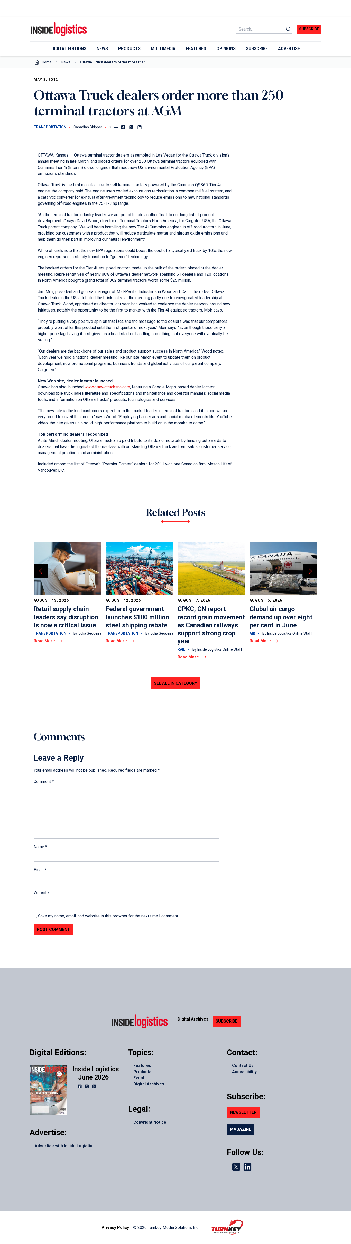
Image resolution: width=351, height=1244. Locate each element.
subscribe (309, 29)
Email (40, 869)
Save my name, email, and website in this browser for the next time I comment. (108, 915)
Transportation (50, 127)
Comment (44, 781)
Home (47, 62)
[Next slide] (310, 571)
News (65, 62)
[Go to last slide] (41, 571)
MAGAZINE (240, 1129)
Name (40, 846)
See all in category (175, 683)
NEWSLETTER (243, 1112)
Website (41, 892)
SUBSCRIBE (226, 1021)
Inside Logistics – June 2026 (95, 1073)
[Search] (288, 29)
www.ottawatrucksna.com (107, 387)
